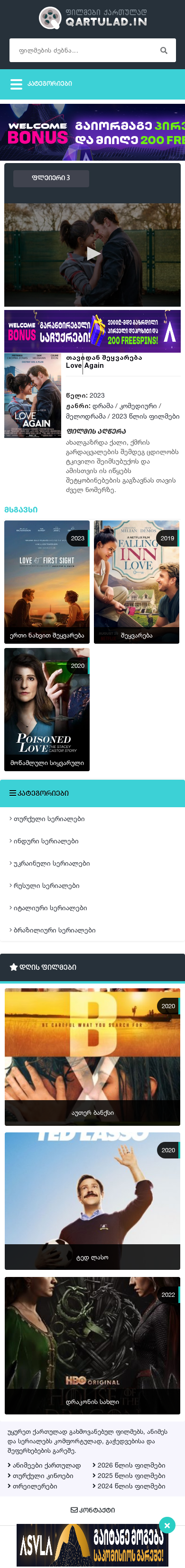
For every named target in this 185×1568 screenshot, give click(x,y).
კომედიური (138, 405)
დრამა (102, 405)
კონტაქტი (96, 1510)
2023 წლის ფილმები (146, 416)
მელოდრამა (86, 416)
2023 (97, 395)
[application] (92, 254)
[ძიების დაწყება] (164, 50)
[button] (92, 253)
